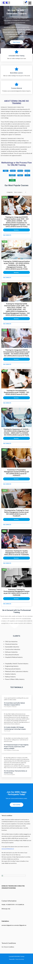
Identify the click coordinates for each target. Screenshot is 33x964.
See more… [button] (16, 230)
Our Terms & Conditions (8, 947)
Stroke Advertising (20, 959)
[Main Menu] (29, 3)
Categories (10, 192)
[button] (16, 42)
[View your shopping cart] (25, 2)
